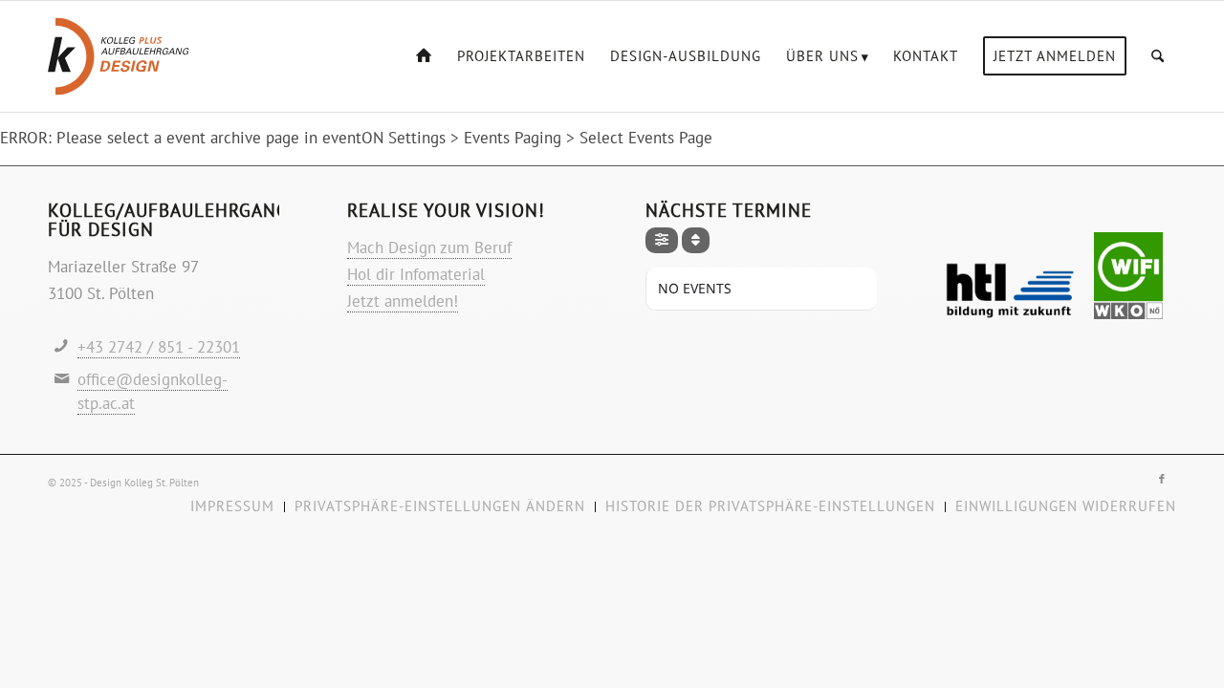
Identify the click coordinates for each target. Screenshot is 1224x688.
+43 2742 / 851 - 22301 (158, 346)
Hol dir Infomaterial (416, 274)
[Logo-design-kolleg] (118, 56)
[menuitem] (424, 56)
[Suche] (1157, 56)
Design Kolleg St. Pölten (144, 482)
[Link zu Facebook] (1162, 478)
